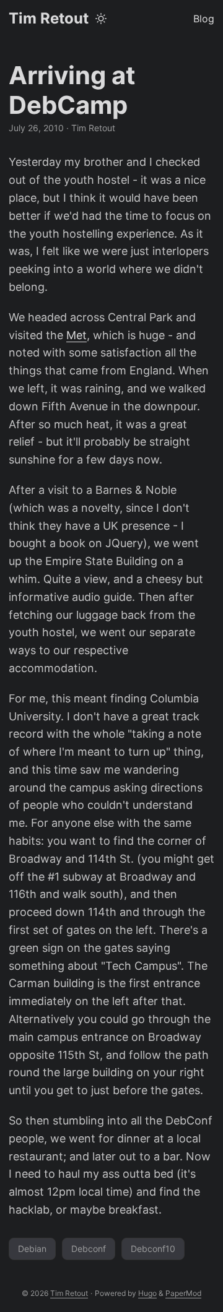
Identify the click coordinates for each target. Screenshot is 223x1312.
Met (76, 335)
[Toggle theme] (101, 18)
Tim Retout (49, 18)
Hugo (147, 1293)
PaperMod (183, 1293)
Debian (32, 1248)
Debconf (88, 1248)
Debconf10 (153, 1248)
